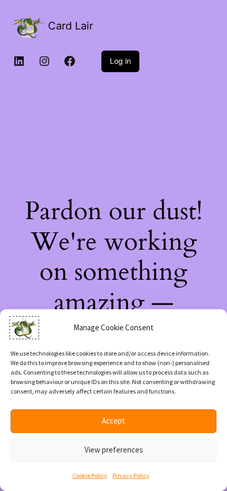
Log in (120, 60)
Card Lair (70, 25)
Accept (113, 421)
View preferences (113, 450)
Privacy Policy (130, 475)
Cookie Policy (89, 475)
